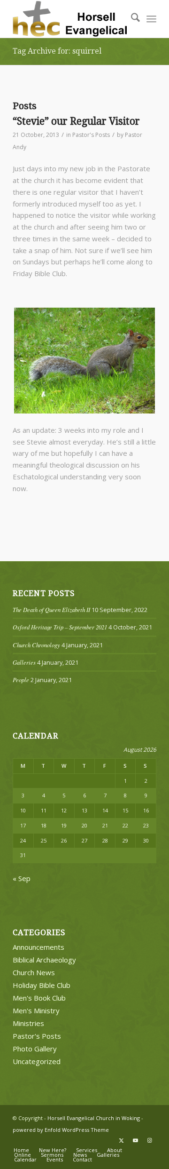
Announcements (38, 947)
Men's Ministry (36, 1010)
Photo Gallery (35, 1048)
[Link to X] (121, 1140)
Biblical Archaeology (44, 959)
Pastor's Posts (91, 135)
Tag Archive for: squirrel (57, 51)
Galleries (24, 662)
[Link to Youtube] (135, 1140)
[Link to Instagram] (149, 1140)
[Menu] (151, 19)
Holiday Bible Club (41, 985)
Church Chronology (36, 645)
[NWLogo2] (70, 19)
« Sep (22, 878)
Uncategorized (37, 1061)
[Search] (131, 19)
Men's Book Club (39, 997)
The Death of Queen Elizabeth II (51, 609)
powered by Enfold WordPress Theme (61, 1129)
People (21, 680)
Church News (34, 972)
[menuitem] (131, 19)
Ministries (28, 1023)
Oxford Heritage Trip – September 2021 (60, 627)
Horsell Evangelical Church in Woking (93, 1117)
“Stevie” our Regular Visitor (76, 121)
